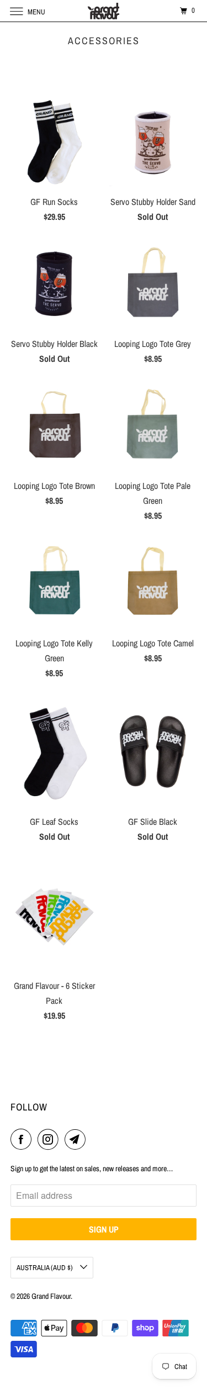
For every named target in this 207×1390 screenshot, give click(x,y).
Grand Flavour (51, 1296)
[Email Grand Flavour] (77, 1139)
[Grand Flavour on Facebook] (23, 1139)
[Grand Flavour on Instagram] (50, 1139)
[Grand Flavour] (104, 11)
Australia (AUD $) (46, 1267)
